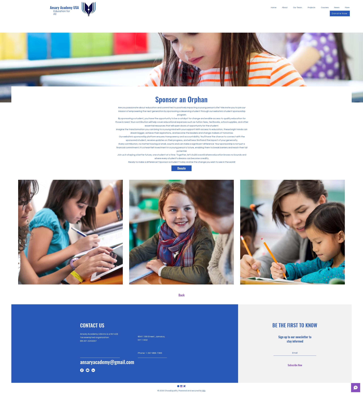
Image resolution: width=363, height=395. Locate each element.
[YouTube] (87, 370)
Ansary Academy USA (64, 7)
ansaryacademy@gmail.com (107, 361)
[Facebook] (82, 370)
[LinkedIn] (93, 370)
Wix (203, 391)
